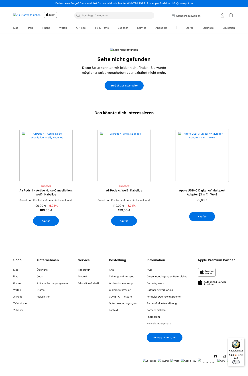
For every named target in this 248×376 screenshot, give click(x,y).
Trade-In (83, 276)
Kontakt (113, 310)
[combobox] (114, 15)
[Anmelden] (222, 15)
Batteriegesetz (155, 283)
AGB (149, 269)
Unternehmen (48, 260)
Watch (17, 289)
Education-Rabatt (88, 283)
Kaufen (46, 220)
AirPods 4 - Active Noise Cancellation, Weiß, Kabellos (46, 192)
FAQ (111, 269)
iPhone (17, 283)
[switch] (236, 362)
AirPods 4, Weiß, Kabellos (124, 190)
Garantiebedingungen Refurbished (167, 276)
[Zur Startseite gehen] (26, 16)
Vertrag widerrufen (164, 337)
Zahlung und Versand (121, 276)
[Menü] (242, 340)
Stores (40, 289)
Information (156, 260)
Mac (15, 269)
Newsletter (43, 296)
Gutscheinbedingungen (123, 303)
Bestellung (117, 260)
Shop (17, 260)
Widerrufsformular (120, 289)
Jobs (40, 276)
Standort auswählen (188, 15)
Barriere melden (156, 310)
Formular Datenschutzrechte (164, 296)
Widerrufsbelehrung (121, 283)
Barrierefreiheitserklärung (162, 303)
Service (84, 260)
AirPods (17, 296)
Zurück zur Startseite (124, 85)
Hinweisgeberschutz (159, 323)
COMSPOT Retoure (120, 296)
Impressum (153, 316)
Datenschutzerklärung (160, 289)
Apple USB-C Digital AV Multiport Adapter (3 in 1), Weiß (202, 192)
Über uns (42, 269)
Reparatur (84, 269)
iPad (16, 276)
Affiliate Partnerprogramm (52, 283)
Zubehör (18, 310)
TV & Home (20, 303)
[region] (124, 185)
